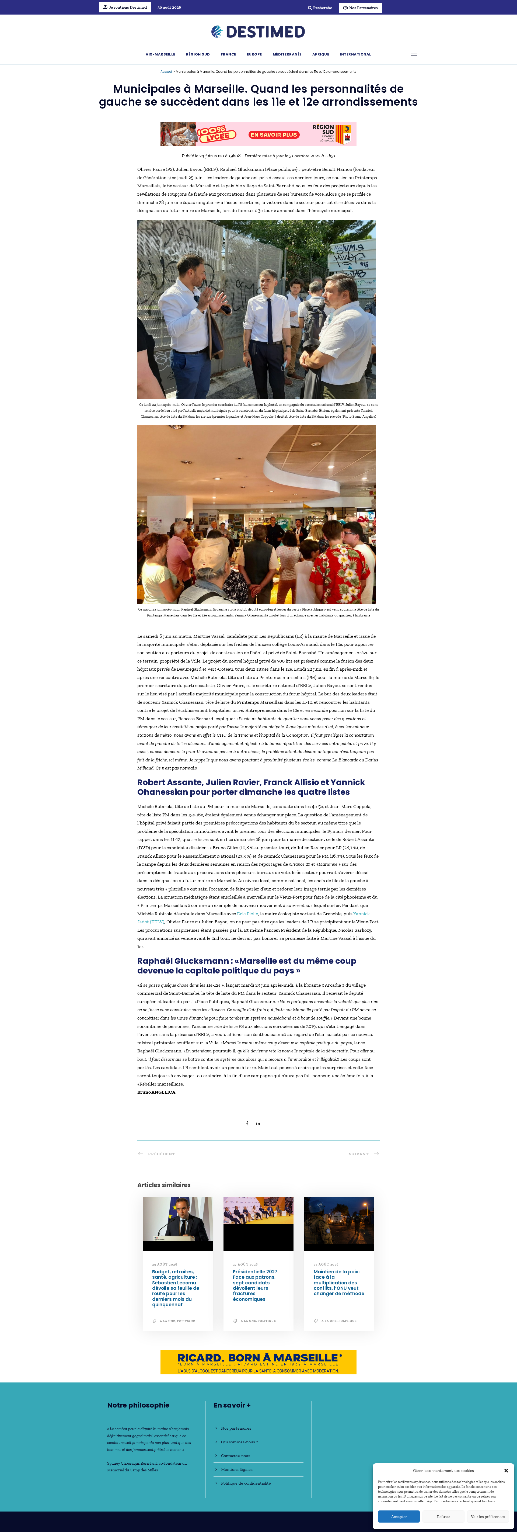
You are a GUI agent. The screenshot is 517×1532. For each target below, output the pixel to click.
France (228, 54)
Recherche (322, 7)
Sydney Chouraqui (123, 1463)
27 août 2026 (245, 1267)
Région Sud (198, 54)
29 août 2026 (164, 1267)
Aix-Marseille (160, 54)
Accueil (166, 71)
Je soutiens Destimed (128, 7)
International (355, 54)
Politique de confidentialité (246, 1483)
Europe (254, 54)
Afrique (320, 54)
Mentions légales (237, 1469)
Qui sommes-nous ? (239, 1441)
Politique (186, 1323)
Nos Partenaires (363, 7)
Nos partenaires (236, 1428)
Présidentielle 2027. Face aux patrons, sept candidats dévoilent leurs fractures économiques (255, 1288)
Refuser (443, 1516)
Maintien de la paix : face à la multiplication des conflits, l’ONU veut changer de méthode (339, 1285)
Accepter (399, 1516)
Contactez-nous (235, 1455)
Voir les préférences (488, 1516)
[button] (506, 1470)
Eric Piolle (247, 916)
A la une (167, 1323)
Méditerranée (287, 54)
